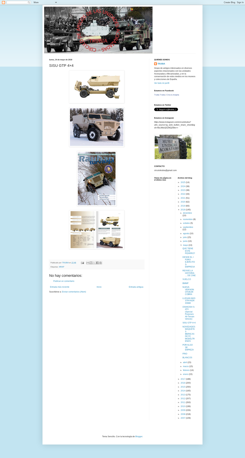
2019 (183, 206)
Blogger (138, 436)
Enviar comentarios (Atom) (74, 292)
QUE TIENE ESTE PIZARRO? (188, 250)
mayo (185, 245)
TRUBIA (161, 64)
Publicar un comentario (63, 281)
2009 (183, 410)
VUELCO (186, 279)
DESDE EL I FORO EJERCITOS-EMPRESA (188, 262)
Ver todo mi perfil (161, 83)
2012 (183, 398)
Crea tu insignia (172, 95)
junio (185, 241)
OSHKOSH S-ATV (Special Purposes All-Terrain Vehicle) (188, 313)
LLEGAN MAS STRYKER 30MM (188, 300)
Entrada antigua (136, 287)
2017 (183, 379)
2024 (183, 186)
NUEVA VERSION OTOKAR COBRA (188, 290)
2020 (183, 202)
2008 (183, 414)
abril (185, 362)
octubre (186, 223)
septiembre (188, 227)
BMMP (185, 283)
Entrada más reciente (59, 287)
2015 (183, 387)
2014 (183, 391)
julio (185, 237)
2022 (183, 194)
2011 (183, 402)
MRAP (61, 267)
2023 (183, 190)
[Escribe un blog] (91, 262)
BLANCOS (187, 357)
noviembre (188, 219)
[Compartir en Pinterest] (100, 262)
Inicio (99, 287)
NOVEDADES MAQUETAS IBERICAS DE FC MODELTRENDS (188, 334)
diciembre (187, 213)
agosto (186, 233)
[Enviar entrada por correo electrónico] (82, 263)
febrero (186, 370)
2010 (183, 406)
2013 (183, 395)
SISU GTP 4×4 (189, 323)
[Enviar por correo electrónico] (88, 262)
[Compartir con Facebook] (97, 262)
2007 (183, 418)
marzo (186, 366)
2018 (183, 210)
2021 (183, 198)
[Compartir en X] (94, 262)
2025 (183, 182)
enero (186, 374)
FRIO (184, 354)
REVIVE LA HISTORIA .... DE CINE (189, 273)
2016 (183, 383)
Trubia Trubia (159, 95)
